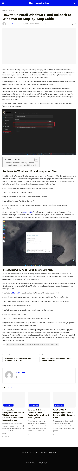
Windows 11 (27, 212)
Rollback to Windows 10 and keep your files (19, 163)
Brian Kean (12, 24)
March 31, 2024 (23, 24)
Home (4, 10)
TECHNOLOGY (11, 10)
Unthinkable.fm (39, 3)
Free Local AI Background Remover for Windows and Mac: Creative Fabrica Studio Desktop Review (13, 415)
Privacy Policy (34, 452)
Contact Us (25, 452)
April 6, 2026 (32, 434)
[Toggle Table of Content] (35, 160)
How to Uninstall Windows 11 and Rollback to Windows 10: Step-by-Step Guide (32, 344)
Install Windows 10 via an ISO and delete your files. (22, 165)
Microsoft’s (16, 293)
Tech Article (43, 452)
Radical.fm (52, 452)
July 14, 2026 (6, 436)
